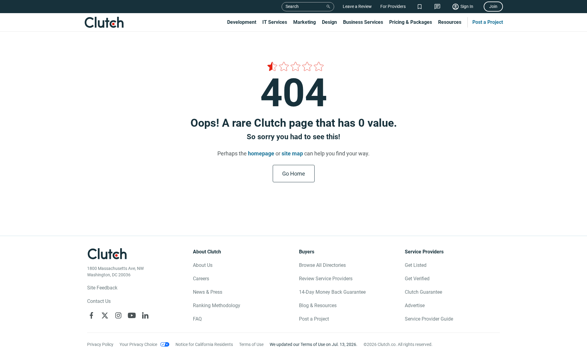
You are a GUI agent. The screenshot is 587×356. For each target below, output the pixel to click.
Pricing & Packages (410, 22)
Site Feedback (102, 288)
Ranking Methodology (216, 305)
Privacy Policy (100, 344)
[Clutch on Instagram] (118, 315)
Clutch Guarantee (423, 292)
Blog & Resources (318, 305)
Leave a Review (357, 6)
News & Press (207, 292)
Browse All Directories (322, 265)
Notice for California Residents (204, 344)
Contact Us (99, 301)
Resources (449, 22)
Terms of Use (251, 344)
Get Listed (415, 265)
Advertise (415, 305)
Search (292, 6)
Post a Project (487, 22)
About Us (202, 265)
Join (493, 6)
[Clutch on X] (105, 315)
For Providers (393, 6)
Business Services (363, 22)
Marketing (304, 22)
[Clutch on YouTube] (131, 315)
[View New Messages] (437, 6)
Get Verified (417, 279)
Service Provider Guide (429, 319)
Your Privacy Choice (138, 344)
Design (329, 22)
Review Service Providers (326, 279)
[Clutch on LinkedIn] (145, 315)
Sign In (466, 6)
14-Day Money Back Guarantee (332, 292)
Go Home (293, 173)
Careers (201, 279)
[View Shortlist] (420, 6)
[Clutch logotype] (104, 22)
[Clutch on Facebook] (91, 315)
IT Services (274, 22)
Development (241, 22)
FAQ (197, 319)
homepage (261, 153)
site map (292, 153)
